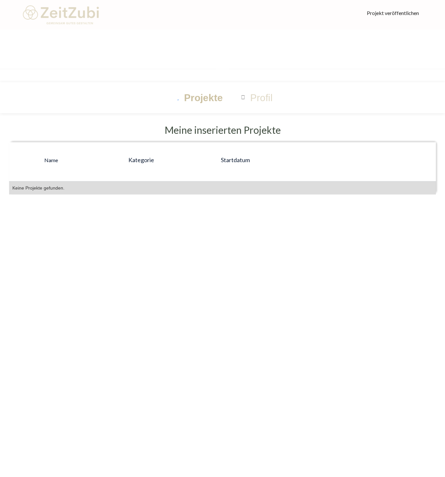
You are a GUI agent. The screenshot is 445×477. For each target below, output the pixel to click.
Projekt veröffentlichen (393, 13)
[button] (222, 64)
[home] (60, 14)
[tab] (197, 98)
